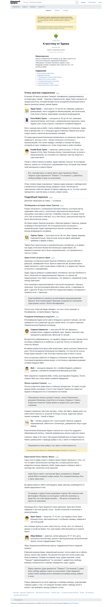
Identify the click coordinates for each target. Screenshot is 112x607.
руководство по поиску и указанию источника (52, 28)
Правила (32, 7)
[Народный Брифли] (15, 2)
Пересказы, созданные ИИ (27, 592)
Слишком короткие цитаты (21, 595)
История (65, 10)
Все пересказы (90, 592)
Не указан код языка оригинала (70, 592)
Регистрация (92, 2)
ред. (58, 93)
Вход (100, 2)
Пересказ (48, 10)
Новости (41, 7)
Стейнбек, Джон (56, 40)
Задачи (24, 7)
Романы (82, 592)
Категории (16, 592)
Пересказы (16, 7)
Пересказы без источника (42, 592)
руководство (72, 450)
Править (57, 10)
